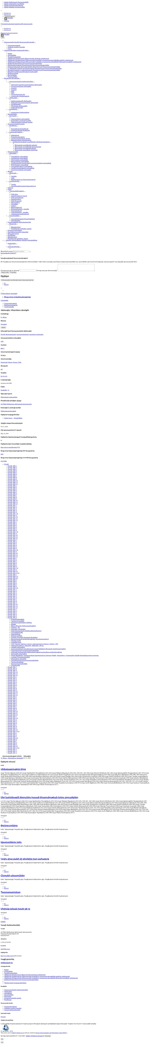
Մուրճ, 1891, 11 (13, 518)
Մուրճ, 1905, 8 (12, 726)
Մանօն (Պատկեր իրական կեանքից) (24, 637)
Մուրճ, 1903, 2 (12, 678)
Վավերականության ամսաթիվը (22, 168)
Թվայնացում (15, 227)
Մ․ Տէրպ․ (4, 317)
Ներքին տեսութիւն (18, 647)
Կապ (9, 48)
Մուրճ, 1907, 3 (12, 753)
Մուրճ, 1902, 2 (12, 611)
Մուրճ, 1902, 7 (12, 667)
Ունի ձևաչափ (16, 201)
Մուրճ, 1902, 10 (13, 672)
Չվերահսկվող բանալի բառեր (22, 122)
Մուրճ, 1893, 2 (12, 541)
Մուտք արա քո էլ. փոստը (10, 270)
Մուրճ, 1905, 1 (12, 716)
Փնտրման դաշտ (7, 251)
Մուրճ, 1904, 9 (12, 710)
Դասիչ (13, 184)
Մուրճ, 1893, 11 (13, 555)
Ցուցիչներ (8, 78)
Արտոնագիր (15, 220)
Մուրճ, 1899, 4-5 (13, 578)
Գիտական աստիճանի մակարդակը (28, 147)
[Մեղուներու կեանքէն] (9, 293)
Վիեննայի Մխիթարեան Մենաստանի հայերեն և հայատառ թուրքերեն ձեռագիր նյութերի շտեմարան (44, 62)
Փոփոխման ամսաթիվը (19, 165)
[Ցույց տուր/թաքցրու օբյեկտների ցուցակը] (35, 42)
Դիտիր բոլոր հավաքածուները (15, 983)
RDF (2, 454)
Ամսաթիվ (13, 153)
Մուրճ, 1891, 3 (12, 508)
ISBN (12, 93)
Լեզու (10, 189)
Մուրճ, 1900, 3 (12, 584)
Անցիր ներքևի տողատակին (14, 7)
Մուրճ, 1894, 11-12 (13, 573)
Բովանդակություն (18, 137)
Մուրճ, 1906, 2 (12, 734)
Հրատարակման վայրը (16, 124)
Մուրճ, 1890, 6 (12, 494)
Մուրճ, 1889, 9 (12, 479)
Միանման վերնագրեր (19, 106)
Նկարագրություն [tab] (10, 303)
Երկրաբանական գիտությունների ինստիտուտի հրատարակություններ (34, 67)
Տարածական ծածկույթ (19, 129)
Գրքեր (10, 53)
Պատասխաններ (17, 662)
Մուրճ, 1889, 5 (12, 472)
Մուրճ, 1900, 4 (12, 586)
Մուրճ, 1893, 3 (12, 543)
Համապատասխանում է (20, 214)
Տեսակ (10, 171)
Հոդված (4, 324)
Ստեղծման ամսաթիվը (19, 156)
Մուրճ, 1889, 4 (12, 471)
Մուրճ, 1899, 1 (12, 574)
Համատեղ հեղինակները (20, 112)
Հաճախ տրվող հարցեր (16, 47)
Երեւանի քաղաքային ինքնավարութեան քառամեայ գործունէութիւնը (36, 652)
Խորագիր (13, 116)
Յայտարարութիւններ (19, 663)
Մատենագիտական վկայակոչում (23, 186)
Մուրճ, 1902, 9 (12, 670)
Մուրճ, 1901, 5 (12, 596)
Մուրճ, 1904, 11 (13, 713)
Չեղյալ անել (5, 272)
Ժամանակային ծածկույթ (20, 130)
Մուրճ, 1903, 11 (13, 693)
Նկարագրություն (14, 45)
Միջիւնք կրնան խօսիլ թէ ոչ (15, 909)
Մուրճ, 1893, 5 (12, 546)
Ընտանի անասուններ (13, 875)
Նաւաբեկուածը (17, 632)
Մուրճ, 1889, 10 (13, 480)
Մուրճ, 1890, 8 (12, 497)
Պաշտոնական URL (18, 94)
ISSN (12, 91)
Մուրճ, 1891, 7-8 (13, 513)
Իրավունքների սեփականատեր (19, 222)
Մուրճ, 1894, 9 (12, 570)
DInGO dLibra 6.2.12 (18, 1033)
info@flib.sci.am (5, 949)
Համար (14, 89)
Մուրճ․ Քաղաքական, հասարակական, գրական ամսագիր (22, 334)
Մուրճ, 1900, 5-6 (13, 588)
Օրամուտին (15, 665)
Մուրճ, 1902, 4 (12, 614)
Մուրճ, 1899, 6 (12, 579)
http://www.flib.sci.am (7, 956)
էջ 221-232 (4, 376)
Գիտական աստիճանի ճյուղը (25, 148)
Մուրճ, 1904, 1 (12, 696)
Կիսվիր (10, 18)
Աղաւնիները (15, 634)
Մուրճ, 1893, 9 (12, 551)
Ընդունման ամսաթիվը (19, 160)
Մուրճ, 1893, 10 (13, 553)
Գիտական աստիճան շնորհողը (26, 150)
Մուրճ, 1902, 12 (13, 675)
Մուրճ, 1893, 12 (13, 556)
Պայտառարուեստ (10, 892)
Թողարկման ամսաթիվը (20, 161)
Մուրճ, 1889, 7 (12, 476)
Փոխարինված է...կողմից (20, 209)
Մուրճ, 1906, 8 (12, 743)
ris (4, 283)
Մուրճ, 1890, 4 (12, 490)
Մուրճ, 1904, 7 (12, 706)
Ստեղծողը (13, 109)
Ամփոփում (15, 135)
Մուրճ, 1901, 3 (12, 593)
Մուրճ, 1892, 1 (12, 522)
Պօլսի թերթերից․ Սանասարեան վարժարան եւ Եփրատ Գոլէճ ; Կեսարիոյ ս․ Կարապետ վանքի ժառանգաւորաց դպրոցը (55, 655)
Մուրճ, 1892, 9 (12, 533)
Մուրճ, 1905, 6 (12, 723)
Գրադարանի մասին (11, 42)
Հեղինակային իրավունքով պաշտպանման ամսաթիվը (31, 163)
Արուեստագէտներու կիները (21, 622)
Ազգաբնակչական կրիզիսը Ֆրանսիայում (26, 631)
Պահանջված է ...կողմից (19, 212)
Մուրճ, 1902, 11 (13, 673)
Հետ (2, 37)
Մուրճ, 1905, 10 (13, 729)
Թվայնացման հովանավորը (21, 140)
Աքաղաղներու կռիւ (11, 842)
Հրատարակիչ (13, 151)
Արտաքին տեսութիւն (19, 654)
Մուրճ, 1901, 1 (12, 589)
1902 (2, 341)
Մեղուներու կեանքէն (18, 659)
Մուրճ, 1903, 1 (12, 677)
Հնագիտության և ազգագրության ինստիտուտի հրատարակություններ (34, 70)
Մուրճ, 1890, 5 (12, 492)
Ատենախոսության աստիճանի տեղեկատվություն (31, 142)
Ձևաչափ (13, 173)
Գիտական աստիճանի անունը (26, 145)
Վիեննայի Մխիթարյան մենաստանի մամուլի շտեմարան (28, 58)
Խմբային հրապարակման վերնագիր (24, 102)
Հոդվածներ (12, 55)
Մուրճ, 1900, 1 (12, 581)
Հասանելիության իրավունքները (23, 219)
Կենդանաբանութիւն (8, 411)
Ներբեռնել (4, 300)
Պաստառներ (12, 76)
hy (8, 390)
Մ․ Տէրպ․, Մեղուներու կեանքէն (12, 758)
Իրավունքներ (14, 215)
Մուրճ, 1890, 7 (12, 495)
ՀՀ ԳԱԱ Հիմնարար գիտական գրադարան (16, 404)
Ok (2, 1039)
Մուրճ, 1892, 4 (12, 527)
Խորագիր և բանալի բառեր (21, 120)
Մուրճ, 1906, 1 (12, 733)
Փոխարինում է (16, 207)
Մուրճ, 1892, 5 (12, 528)
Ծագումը (12, 224)
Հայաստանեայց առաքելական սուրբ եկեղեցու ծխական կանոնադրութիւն (38, 649)
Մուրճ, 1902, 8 (12, 668)
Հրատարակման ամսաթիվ (21, 170)
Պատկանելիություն (16, 191)
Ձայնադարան (13, 73)
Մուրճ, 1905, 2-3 (13, 718)
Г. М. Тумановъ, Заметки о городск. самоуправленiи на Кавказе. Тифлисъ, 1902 (34, 644)
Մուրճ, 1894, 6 (12, 566)
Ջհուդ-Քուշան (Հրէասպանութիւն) (23, 626)
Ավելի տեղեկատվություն (35, 1036)
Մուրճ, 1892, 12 (13, 538)
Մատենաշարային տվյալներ (18, 232)
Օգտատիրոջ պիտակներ (20, 119)
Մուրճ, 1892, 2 (12, 523)
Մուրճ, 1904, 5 (12, 703)
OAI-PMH (4, 461)
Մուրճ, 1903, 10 (13, 692)
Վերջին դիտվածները (14, 240)
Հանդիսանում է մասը (19, 196)
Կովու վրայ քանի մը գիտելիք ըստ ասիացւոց (25, 859)
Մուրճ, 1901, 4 (12, 594)
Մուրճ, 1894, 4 (12, 563)
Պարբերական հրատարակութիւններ (24, 660)
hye (5, 13)
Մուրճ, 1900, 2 (12, 583)
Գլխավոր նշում (13, 233)
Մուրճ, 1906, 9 (12, 744)
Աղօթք (13, 624)
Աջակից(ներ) (12, 114)
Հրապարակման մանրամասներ (21, 81)
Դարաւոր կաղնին (17, 621)
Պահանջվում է (16, 211)
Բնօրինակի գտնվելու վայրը (21, 228)
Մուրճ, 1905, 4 (12, 720)
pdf (2, 369)
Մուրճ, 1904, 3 (12, 700)
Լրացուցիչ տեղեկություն (20, 96)
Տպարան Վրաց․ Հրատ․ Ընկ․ (11, 362)
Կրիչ (12, 178)
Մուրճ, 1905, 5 (12, 721)
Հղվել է (13, 206)
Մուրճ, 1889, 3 (12, 469)
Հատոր (14, 88)
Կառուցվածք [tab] (9, 307)
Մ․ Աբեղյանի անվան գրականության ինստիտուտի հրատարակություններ (35, 68)
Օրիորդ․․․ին (15, 627)
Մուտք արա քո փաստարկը (46, 270)
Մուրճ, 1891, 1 (12, 505)
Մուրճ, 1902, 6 (12, 617)
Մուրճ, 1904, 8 (12, 708)
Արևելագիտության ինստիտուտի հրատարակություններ (28, 65)
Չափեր (14, 176)
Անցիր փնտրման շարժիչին (14, 4)
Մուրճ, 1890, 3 (12, 489)
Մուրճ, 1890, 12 (13, 504)
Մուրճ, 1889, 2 (12, 467)
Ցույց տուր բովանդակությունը (17, 297)
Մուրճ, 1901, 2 (12, 591)
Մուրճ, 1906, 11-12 (13, 748)
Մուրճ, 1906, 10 (13, 746)
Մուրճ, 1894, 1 (12, 558)
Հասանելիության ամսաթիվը (21, 166)
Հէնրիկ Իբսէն (16, 640)
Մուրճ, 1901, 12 (13, 607)
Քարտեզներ (12, 75)
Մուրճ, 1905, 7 (12, 725)
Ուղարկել (13, 272)
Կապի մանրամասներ (12, 1010)
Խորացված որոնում (8, 253)
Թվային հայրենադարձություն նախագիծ (23, 71)
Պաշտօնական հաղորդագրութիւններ (25, 650)
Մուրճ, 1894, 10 (13, 571)
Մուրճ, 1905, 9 (12, 728)
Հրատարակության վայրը (20, 138)
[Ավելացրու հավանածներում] (1, 789)
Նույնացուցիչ (14, 181)
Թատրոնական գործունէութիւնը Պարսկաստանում (30, 639)
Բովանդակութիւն (17, 619)
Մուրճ (6, 464)
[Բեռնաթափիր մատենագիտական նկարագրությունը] (3, 789)
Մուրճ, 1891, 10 (13, 517)
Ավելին (3, 921)
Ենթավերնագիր (17, 107)
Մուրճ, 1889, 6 (12, 474)
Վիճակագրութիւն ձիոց (13, 769)
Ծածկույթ (13, 125)
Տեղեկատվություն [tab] (10, 305)
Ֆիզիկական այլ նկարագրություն (23, 179)
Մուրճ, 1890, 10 (13, 500)
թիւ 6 (2, 348)
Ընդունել (47, 1036)
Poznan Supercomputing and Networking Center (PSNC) (51, 1033)
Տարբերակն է (16, 199)
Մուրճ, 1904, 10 (13, 711)
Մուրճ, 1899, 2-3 (13, 576)
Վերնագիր (13, 98)
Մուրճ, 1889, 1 (12, 466)
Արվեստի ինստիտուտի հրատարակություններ (25, 63)
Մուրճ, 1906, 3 (12, 736)
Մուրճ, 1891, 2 (12, 507)
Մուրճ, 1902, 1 (12, 609)
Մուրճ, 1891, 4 (12, 510)
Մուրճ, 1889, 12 (13, 484)
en (10, 13)
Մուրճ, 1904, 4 (12, 701)
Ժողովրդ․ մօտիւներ (18, 629)
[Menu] (1, 10)
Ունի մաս (14, 194)
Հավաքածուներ (10, 50)
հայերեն (4, 390)
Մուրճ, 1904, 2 (12, 698)
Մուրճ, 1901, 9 (12, 603)
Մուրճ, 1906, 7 (12, 741)
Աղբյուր (10, 187)
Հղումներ (14, 204)
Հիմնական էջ (7, 963)
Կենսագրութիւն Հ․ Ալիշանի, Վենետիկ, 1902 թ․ (27, 645)
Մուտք (6, 21)
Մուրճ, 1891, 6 (12, 512)
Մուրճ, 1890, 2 (12, 487)
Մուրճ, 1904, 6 (12, 705)
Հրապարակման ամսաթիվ (21, 86)
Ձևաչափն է (15, 202)
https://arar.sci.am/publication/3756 (10, 447)
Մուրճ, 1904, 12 (13, 715)
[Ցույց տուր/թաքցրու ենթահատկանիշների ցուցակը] (8, 98)
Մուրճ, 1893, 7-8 (13, 550)
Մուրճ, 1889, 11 (13, 482)
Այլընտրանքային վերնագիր (21, 101)
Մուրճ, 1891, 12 (13, 520)
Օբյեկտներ (12, 243)
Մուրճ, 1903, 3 (12, 680)
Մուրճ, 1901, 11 (13, 606)
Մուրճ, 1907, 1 (12, 749)
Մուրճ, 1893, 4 (12, 545)
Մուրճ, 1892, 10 (13, 535)
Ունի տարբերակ (17, 197)
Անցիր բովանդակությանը (13, 5)
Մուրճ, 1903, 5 (12, 683)
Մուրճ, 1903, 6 (12, 685)
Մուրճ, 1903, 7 (12, 687)
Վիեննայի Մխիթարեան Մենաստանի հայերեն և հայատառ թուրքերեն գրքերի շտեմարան (40, 60)
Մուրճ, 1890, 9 (12, 499)
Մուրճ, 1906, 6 (12, 739)
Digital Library (8, 418)
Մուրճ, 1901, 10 (13, 604)
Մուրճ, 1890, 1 (12, 485)
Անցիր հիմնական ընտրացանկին (16, 2)
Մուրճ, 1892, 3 (12, 525)
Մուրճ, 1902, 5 (12, 616)
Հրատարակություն (15, 230)
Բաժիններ (11, 235)
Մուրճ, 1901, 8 (12, 601)
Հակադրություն (9, 16)
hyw (8, 13)
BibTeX (6, 284)
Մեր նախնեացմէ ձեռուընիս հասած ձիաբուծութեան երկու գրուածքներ (39, 797)
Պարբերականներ (14, 57)
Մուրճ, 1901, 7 (12, 599)
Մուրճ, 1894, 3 (12, 561)
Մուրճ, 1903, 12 (13, 695)
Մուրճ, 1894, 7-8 (13, 568)
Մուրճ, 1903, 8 (12, 688)
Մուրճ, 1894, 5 (12, 565)
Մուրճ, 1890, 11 (13, 502)
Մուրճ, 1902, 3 (12, 612)
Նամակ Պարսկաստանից (20, 657)
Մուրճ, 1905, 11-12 (13, 731)
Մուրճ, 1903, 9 (12, 690)
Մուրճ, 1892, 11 (13, 537)
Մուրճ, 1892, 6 (12, 530)
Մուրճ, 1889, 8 (12, 477)
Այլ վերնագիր (16, 104)
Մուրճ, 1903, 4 (12, 682)
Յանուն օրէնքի (16, 636)
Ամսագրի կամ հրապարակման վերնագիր (26, 85)
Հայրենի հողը (16, 642)
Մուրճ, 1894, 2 (12, 560)
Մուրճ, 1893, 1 (12, 540)
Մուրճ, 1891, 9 (12, 515)
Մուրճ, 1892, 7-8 (13, 532)
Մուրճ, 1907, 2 (12, 751)
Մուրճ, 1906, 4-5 (13, 738)
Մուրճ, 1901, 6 (12, 598)
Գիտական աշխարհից (9, 397)
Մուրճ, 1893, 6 (12, 548)
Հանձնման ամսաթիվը (19, 158)
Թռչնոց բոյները (9, 825)
